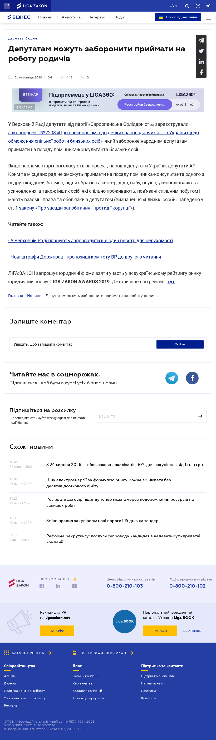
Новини (45, 17)
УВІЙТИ (180, 344)
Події (119, 17)
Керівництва (82, 683)
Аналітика (71, 17)
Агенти (9, 676)
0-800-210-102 (187, 586)
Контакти (148, 698)
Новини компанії (85, 676)
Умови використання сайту (25, 698)
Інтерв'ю (97, 17)
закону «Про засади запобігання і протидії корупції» (75, 208)
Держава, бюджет (23, 38)
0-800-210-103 (125, 586)
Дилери (10, 683)
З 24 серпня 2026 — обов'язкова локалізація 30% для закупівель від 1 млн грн (124, 464)
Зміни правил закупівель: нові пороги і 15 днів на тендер (102, 520)
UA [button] (171, 6)
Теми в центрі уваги (88, 698)
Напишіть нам (152, 683)
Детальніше (192, 630)
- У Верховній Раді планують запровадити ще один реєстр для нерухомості (90, 240)
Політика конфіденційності (25, 691)
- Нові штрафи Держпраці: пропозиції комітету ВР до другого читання (84, 257)
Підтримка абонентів (157, 676)
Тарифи (57, 631)
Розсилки (148, 691)
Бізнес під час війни (181, 17)
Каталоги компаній (87, 691)
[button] (7, 6)
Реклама (10, 705)
